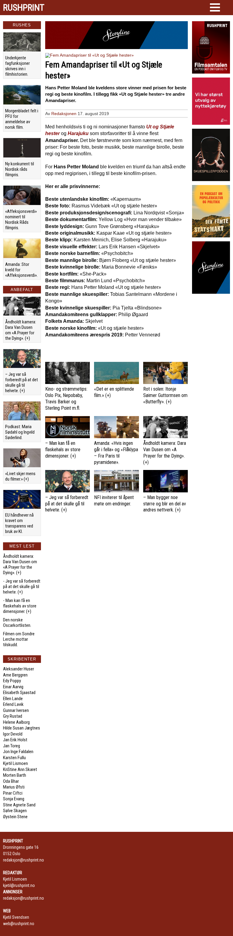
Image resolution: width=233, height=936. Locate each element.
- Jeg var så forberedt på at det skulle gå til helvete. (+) (21, 586)
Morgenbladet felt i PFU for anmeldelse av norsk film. (21, 119)
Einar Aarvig (13, 687)
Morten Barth (14, 775)
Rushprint (23, 7)
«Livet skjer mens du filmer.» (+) (20, 476)
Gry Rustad (12, 716)
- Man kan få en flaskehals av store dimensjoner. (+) (19, 606)
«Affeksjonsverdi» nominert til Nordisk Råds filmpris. (21, 219)
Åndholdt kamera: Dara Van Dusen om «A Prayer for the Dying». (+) (20, 330)
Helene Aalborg (16, 722)
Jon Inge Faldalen (18, 751)
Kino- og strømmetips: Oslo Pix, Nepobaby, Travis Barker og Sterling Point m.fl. (66, 398)
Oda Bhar (11, 781)
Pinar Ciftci (12, 793)
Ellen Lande (13, 698)
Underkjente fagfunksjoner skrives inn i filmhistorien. (17, 66)
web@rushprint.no (18, 923)
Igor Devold (12, 734)
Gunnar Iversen (16, 710)
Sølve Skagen (15, 810)
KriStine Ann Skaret (20, 769)
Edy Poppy (12, 680)
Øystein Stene (15, 816)
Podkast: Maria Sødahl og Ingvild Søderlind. (20, 432)
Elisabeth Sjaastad (19, 692)
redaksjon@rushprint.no (23, 860)
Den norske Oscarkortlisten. (17, 622)
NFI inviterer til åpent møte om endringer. (114, 500)
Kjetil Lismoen (15, 763)
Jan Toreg (11, 746)
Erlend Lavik (13, 704)
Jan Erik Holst (15, 740)
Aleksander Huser (18, 669)
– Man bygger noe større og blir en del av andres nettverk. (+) (164, 503)
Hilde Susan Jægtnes (21, 728)
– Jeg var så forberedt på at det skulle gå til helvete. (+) (21, 382)
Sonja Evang (13, 799)
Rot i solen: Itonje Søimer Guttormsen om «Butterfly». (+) (165, 395)
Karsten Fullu (14, 757)
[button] (214, 7)
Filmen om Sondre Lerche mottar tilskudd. (19, 639)
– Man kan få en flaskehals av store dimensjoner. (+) (62, 449)
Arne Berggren (15, 675)
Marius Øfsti (14, 787)
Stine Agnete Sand (19, 805)
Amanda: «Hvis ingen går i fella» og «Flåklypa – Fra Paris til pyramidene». (116, 452)
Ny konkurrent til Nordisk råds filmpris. (19, 169)
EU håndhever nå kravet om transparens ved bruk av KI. (19, 523)
